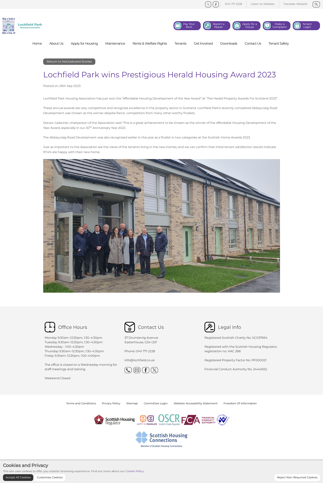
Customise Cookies (50, 477)
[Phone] (128, 370)
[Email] (137, 370)
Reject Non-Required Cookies (297, 477)
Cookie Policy (135, 471)
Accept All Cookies (18, 477)
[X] (154, 370)
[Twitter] (208, 4)
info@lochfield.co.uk (139, 360)
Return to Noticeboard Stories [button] (69, 61)
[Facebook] (216, 4)
